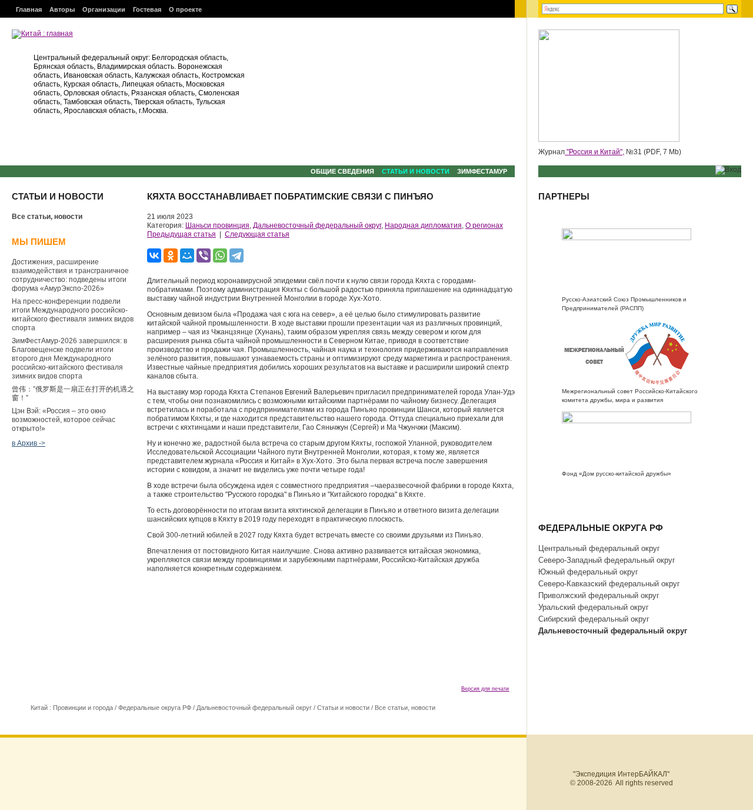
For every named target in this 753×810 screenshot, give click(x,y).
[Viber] (203, 255)
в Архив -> (28, 443)
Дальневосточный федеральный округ (317, 225)
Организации (103, 9)
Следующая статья (257, 234)
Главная (29, 9)
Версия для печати (485, 689)
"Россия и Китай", (594, 152)
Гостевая (147, 9)
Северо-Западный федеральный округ (606, 560)
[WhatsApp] (220, 255)
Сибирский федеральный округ (593, 619)
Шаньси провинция (217, 225)
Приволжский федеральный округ (598, 595)
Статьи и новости (415, 171)
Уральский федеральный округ (593, 607)
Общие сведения (342, 171)
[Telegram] (236, 255)
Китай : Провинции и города (72, 707)
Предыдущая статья (181, 234)
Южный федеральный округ (588, 571)
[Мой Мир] (187, 255)
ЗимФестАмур (482, 171)
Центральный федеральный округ (599, 548)
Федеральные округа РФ (154, 707)
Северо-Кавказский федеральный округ (609, 583)
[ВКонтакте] (154, 255)
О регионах (484, 225)
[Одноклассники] (171, 255)
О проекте (185, 9)
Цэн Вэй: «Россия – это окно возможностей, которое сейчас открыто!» (63, 420)
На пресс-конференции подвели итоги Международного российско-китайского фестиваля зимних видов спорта (73, 314)
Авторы (62, 9)
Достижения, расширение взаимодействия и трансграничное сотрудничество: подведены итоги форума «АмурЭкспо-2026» (70, 275)
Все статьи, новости (47, 217)
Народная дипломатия (423, 225)
